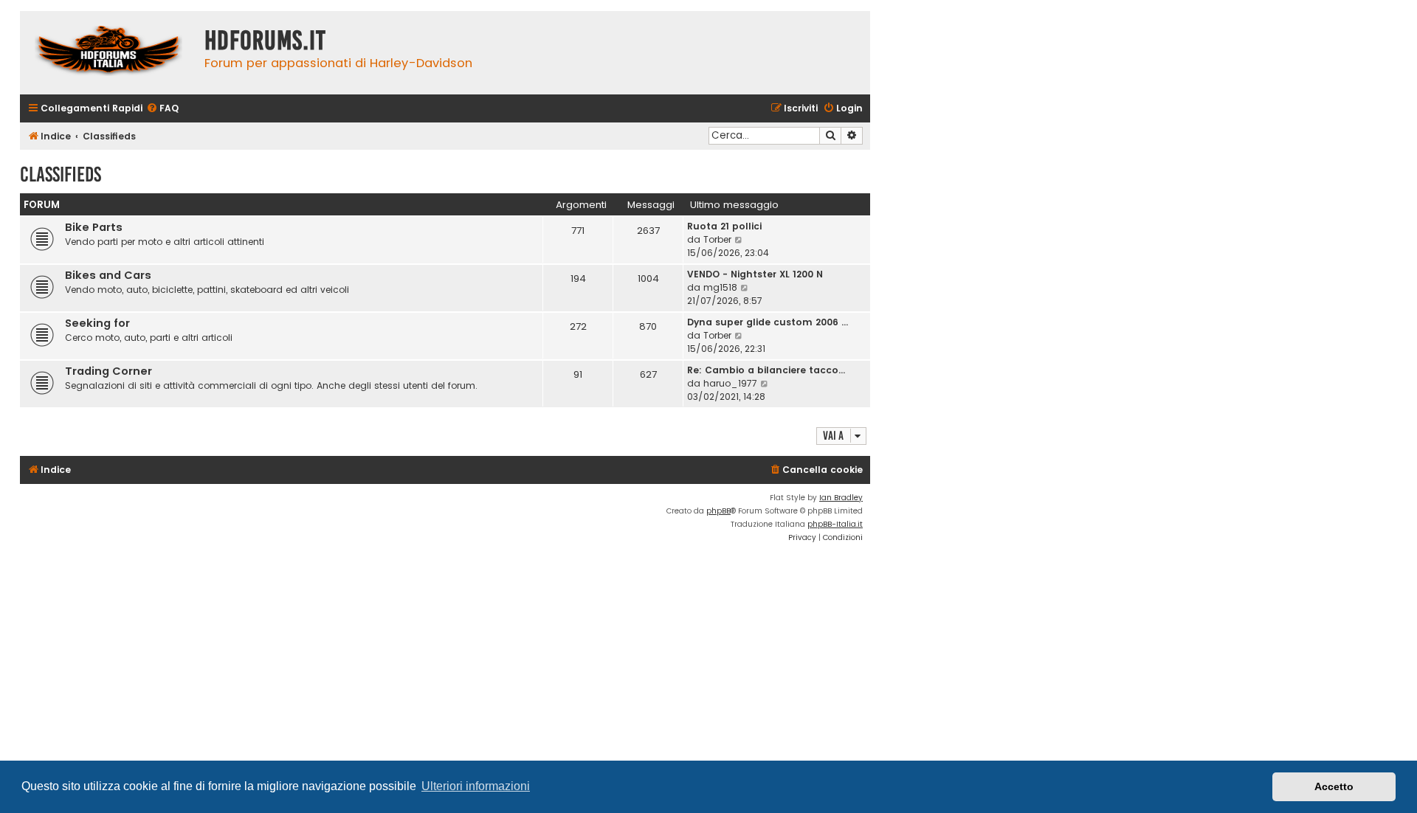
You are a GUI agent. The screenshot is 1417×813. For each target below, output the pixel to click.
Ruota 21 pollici (724, 226)
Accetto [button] (1334, 786)
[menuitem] (162, 109)
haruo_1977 (730, 383)
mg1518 (720, 287)
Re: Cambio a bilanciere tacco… (766, 370)
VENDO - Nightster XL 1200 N (755, 274)
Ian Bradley (841, 497)
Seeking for (97, 323)
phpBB (718, 510)
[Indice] (108, 53)
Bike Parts (94, 227)
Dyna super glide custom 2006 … (767, 322)
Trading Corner (108, 371)
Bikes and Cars (108, 275)
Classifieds (60, 174)
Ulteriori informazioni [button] (475, 786)
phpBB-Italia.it (835, 524)
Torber (717, 239)
